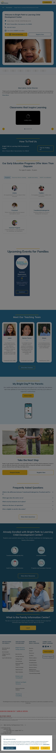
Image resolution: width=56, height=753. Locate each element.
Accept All (45, 748)
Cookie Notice (46, 744)
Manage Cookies (10, 748)
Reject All (34, 748)
